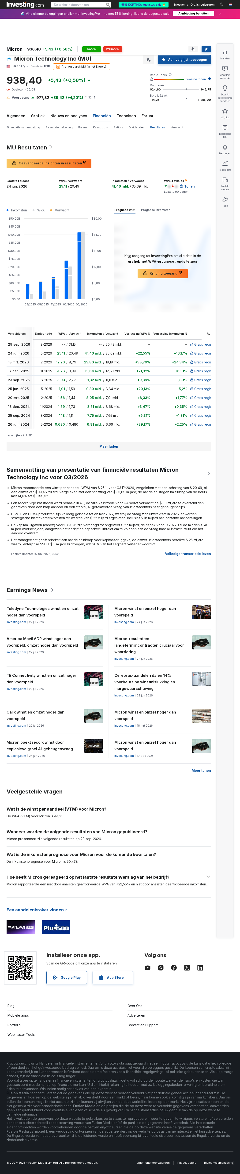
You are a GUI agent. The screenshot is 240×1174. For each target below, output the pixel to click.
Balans (82, 127)
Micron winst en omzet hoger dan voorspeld (145, 611)
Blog (11, 1006)
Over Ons (135, 1006)
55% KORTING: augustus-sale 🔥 (143, 4)
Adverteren (136, 1015)
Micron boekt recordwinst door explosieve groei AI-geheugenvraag (40, 745)
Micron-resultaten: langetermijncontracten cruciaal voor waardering (149, 645)
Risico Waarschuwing (218, 1162)
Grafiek (38, 115)
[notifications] (222, 4)
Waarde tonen (196, 79)
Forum (147, 115)
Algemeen (16, 115)
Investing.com (16, 622)
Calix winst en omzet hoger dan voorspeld (35, 715)
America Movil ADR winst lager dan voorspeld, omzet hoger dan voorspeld (42, 642)
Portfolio (14, 1025)
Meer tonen (201, 770)
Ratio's (118, 127)
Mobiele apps (18, 1015)
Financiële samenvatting (23, 127)
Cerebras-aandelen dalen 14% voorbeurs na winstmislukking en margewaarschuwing (144, 682)
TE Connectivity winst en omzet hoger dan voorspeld (41, 678)
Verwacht (177, 127)
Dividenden (137, 127)
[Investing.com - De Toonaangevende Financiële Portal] (25, 4)
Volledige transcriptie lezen (188, 554)
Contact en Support (143, 1025)
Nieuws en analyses (68, 115)
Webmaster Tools (21, 1034)
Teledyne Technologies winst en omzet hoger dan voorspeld (43, 611)
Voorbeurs (20, 97)
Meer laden (108, 446)
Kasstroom (100, 127)
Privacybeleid (186, 1162)
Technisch (126, 115)
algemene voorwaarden (153, 1162)
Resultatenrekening (59, 127)
